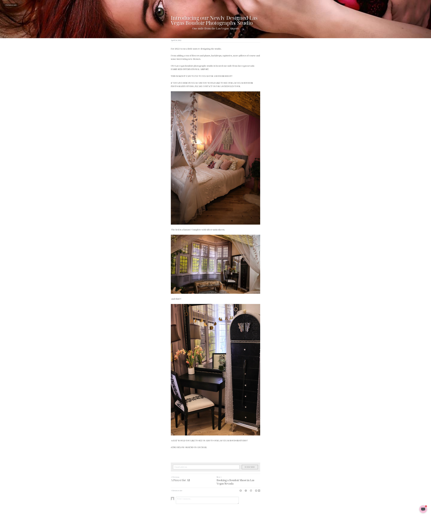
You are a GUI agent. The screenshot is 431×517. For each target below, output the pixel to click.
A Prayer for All (180, 480)
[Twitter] (246, 490)
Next (218, 477)
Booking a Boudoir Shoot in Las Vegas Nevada (235, 481)
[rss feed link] (259, 490)
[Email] (256, 490)
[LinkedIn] (251, 490)
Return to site (11, 5)
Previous (175, 477)
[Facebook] (241, 490)
